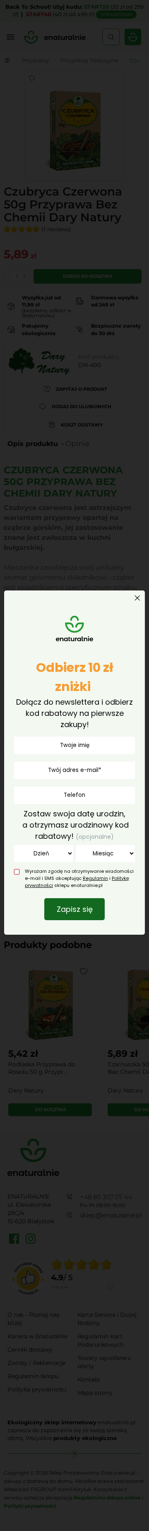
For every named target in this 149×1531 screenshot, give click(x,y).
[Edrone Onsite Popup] (74, 765)
